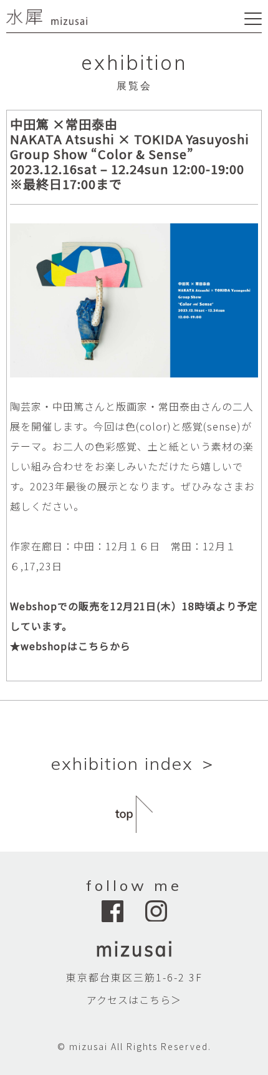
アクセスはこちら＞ (134, 999)
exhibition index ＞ (134, 763)
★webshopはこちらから (70, 645)
